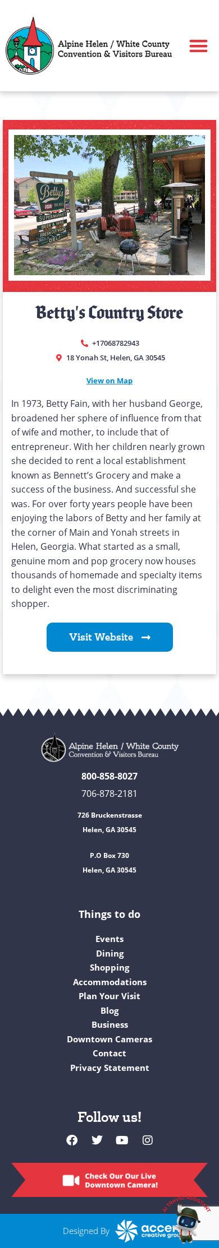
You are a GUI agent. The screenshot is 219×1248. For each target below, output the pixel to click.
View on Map (109, 380)
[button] (199, 46)
